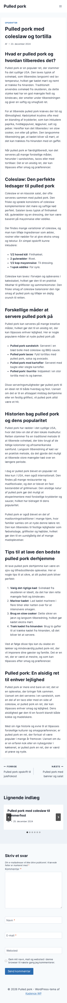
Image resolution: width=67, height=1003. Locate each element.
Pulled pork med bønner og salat (53, 771)
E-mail (11, 935)
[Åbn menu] (60, 6)
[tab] (27, 832)
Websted (12, 950)
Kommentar (13, 869)
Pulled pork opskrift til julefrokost (17, 771)
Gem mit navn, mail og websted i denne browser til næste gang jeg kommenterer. (31, 961)
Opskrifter (11, 23)
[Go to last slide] (8, 817)
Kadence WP (34, 993)
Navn (10, 920)
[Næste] (58, 817)
